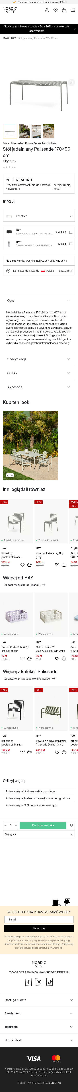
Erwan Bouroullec (13, 143)
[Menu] (73, 10)
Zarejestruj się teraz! (62, 186)
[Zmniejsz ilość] (5, 825)
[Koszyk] (64, 10)
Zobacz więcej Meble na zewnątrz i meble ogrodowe (38, 798)
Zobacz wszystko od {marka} (22, 584)
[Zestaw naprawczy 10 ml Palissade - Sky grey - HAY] (9, 244)
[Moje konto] (46, 10)
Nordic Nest (13, 1040)
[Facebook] (28, 982)
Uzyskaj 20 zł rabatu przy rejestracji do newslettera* (42, 3)
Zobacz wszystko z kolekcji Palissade (27, 678)
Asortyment (12, 1013)
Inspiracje (11, 1027)
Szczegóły (65, 270)
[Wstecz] (6, 82)
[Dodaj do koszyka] (29, 565)
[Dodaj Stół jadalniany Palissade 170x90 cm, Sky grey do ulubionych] (71, 825)
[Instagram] (39, 982)
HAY (13, 38)
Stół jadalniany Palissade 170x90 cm (37, 38)
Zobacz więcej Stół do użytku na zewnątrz (31, 805)
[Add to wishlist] (22, 565)
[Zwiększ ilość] (15, 825)
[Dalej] (71, 82)
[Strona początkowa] (10, 10)
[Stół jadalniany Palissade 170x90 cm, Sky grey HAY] (39, 82)
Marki (6, 38)
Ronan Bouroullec (35, 143)
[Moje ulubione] (55, 10)
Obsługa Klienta (15, 1000)
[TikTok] (49, 982)
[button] (9, 167)
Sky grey (10, 834)
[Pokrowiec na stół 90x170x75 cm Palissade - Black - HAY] (9, 232)
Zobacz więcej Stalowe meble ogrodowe (31, 791)
